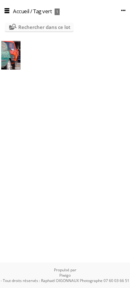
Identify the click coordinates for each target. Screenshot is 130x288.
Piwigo (65, 275)
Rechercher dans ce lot (44, 27)
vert (47, 11)
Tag (37, 11)
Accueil (21, 11)
